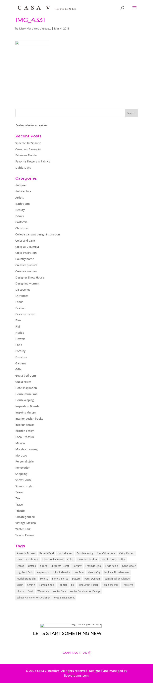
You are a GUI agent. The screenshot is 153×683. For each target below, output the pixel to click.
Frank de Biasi (93, 566)
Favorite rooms (25, 314)
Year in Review (24, 535)
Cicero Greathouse (27, 559)
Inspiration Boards (27, 406)
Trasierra (127, 585)
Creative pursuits (26, 265)
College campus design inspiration (37, 234)
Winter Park (22, 529)
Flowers (20, 339)
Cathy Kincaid (126, 553)
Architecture (23, 191)
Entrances (21, 296)
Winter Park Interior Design (85, 591)
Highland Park (25, 572)
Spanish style (23, 486)
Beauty (20, 210)
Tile (17, 498)
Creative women (26, 271)
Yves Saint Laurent (64, 597)
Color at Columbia (27, 247)
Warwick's (43, 591)
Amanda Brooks (26, 553)
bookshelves (65, 553)
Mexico (20, 443)
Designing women (27, 283)
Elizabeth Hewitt (60, 566)
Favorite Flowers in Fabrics (32, 161)
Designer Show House (29, 277)
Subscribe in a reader (31, 125)
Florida (19, 333)
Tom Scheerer (110, 585)
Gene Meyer (129, 566)
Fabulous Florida (26, 155)
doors (43, 566)
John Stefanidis (61, 572)
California (21, 222)
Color (70, 559)
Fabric (19, 302)
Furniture (21, 357)
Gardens (20, 363)
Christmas (21, 228)
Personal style (24, 461)
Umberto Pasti (25, 591)
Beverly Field (46, 553)
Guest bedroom (25, 375)
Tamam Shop (46, 585)
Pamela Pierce (60, 578)
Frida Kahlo (111, 566)
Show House (23, 480)
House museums (26, 394)
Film (18, 320)
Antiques (21, 185)
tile (73, 585)
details (32, 566)
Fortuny (20, 351)
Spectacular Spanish (28, 143)
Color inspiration (26, 253)
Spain (20, 585)
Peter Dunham (92, 578)
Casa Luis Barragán (28, 149)
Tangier (62, 585)
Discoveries (22, 289)
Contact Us (75, 652)
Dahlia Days (23, 167)
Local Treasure (25, 437)
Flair (18, 326)
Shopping (21, 474)
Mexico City (94, 572)
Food (18, 345)
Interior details (24, 425)
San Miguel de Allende (117, 578)
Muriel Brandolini (26, 578)
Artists (19, 197)
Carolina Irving (84, 553)
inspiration (43, 572)
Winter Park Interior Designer (33, 597)
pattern (76, 578)
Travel (19, 504)
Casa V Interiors (106, 553)
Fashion (20, 308)
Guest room (23, 382)
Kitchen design (24, 431)
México (44, 578)
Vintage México (25, 523)
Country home (24, 259)
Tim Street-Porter (88, 585)
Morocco (21, 455)
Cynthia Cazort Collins (113, 559)
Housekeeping (24, 400)
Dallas (20, 566)
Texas (19, 492)
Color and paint (25, 240)
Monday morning (26, 449)
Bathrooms (22, 204)
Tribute (20, 511)
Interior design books (29, 418)
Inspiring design (25, 412)
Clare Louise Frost (52, 559)
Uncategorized (25, 517)
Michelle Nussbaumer (116, 572)
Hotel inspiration (26, 388)
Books (19, 216)
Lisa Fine (79, 572)
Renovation (22, 467)
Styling (31, 585)
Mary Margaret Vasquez (35, 28)
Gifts (18, 369)
